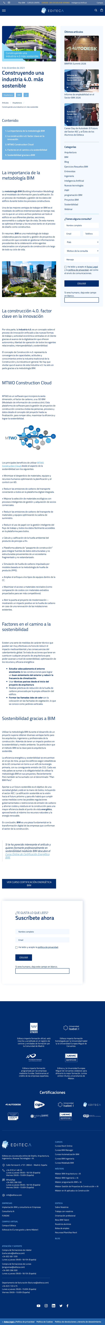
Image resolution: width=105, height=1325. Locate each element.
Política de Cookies (44, 1321)
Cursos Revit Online (63, 1145)
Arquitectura (8, 95)
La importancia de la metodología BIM (26, 130)
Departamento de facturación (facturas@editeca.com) (25, 1282)
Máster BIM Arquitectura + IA (68, 1173)
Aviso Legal (92, 266)
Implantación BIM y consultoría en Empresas (21, 1207)
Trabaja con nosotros (64, 1211)
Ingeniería (69, 176)
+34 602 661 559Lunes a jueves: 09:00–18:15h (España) (19, 1258)
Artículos (5, 103)
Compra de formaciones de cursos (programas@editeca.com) (16, 1265)
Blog (66, 161)
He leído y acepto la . (38, 947)
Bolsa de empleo (62, 1228)
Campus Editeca (9, 1225)
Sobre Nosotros (61, 1207)
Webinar (68, 209)
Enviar (81, 283)
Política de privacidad (25, 1321)
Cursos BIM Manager (64, 1150)
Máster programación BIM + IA (68, 1182)
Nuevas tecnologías (73, 185)
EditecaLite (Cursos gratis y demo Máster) (20, 1229)
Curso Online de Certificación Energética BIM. (27, 855)
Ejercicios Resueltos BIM (76, 166)
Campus (100, 2)
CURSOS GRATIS (33, 2)
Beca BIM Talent (62, 1219)
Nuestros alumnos (63, 1224)
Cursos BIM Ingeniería (64, 1158)
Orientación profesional (65, 1215)
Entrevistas (69, 171)
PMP (66, 190)
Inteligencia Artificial (79, 2)
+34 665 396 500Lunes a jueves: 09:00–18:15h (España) (19, 1272)
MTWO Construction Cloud (20, 144)
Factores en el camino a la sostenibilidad (27, 149)
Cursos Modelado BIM (64, 1162)
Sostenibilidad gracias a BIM (21, 155)
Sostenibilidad (71, 204)
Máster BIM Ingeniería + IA (66, 1177)
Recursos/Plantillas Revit (66, 1232)
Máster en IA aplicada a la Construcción (72, 1190)
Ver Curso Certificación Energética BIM (29, 883)
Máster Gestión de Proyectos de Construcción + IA (76, 1186)
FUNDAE (5, 1215)
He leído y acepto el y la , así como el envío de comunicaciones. (81, 270)
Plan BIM (21, 2)
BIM (18, 95)
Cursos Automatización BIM (67, 1154)
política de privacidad (78, 270)
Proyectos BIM (71, 199)
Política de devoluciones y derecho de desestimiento (78, 1321)
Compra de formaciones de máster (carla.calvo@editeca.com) (17, 1251)
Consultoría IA (8, 1211)
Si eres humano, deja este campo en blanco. (80, 294)
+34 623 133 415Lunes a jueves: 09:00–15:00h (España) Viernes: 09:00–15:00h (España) (19, 1289)
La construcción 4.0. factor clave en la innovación (25, 137)
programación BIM (73, 195)
